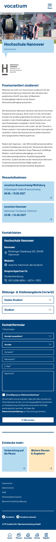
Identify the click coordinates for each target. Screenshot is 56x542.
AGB (4, 492)
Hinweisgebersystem (11, 497)
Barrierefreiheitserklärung (14, 501)
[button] (28, 299)
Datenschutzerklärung (12, 411)
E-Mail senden (28, 420)
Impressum (7, 483)
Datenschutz (8, 487)
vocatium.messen (28, 517)
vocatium (10, 517)
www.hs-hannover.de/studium (25, 264)
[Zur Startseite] (21, 6)
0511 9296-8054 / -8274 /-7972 (24, 280)
